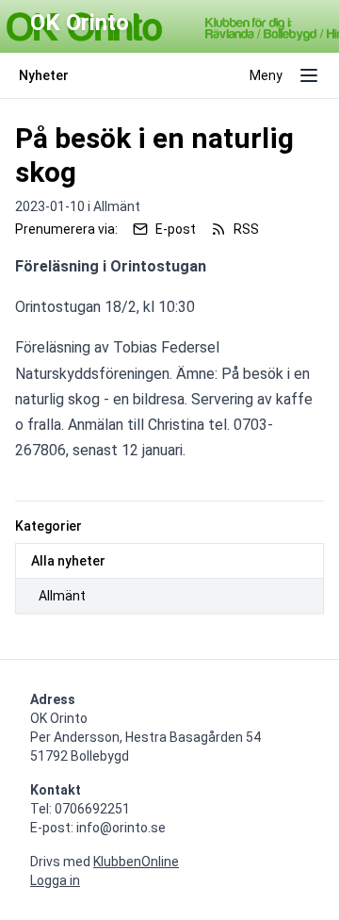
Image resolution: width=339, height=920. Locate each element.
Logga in (55, 880)
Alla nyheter (68, 560)
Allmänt (62, 595)
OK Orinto (79, 22)
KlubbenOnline (136, 861)
